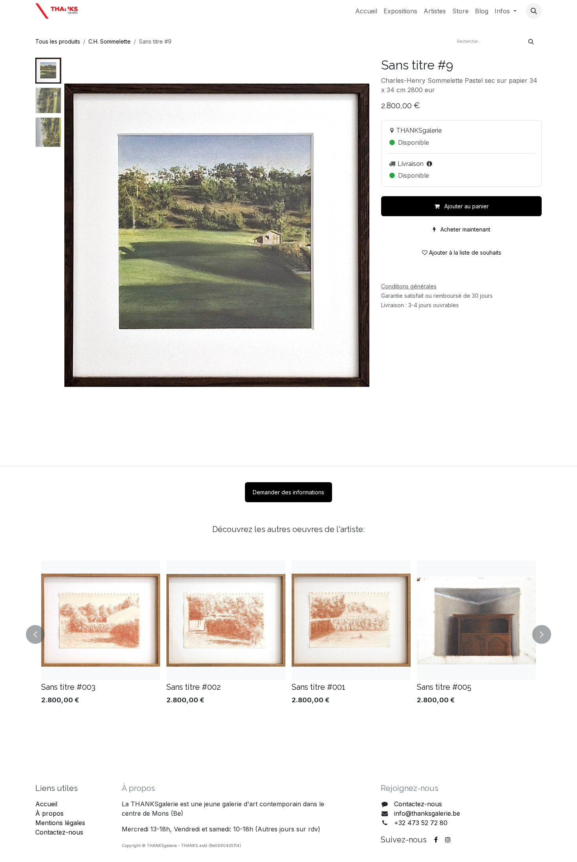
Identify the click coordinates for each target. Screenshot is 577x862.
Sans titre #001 (318, 687)
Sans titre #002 (193, 687)
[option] (288, 634)
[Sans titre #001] (351, 620)
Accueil (46, 804)
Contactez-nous (59, 832)
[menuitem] (366, 11)
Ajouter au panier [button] (466, 206)
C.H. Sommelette (109, 41)
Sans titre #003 (68, 687)
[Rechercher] (531, 41)
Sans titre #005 (444, 687)
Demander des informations (288, 492)
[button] (534, 11)
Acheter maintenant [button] (464, 229)
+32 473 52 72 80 (420, 823)
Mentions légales (60, 823)
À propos (49, 813)
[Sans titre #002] (225, 620)
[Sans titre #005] (476, 620)
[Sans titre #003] (100, 620)
